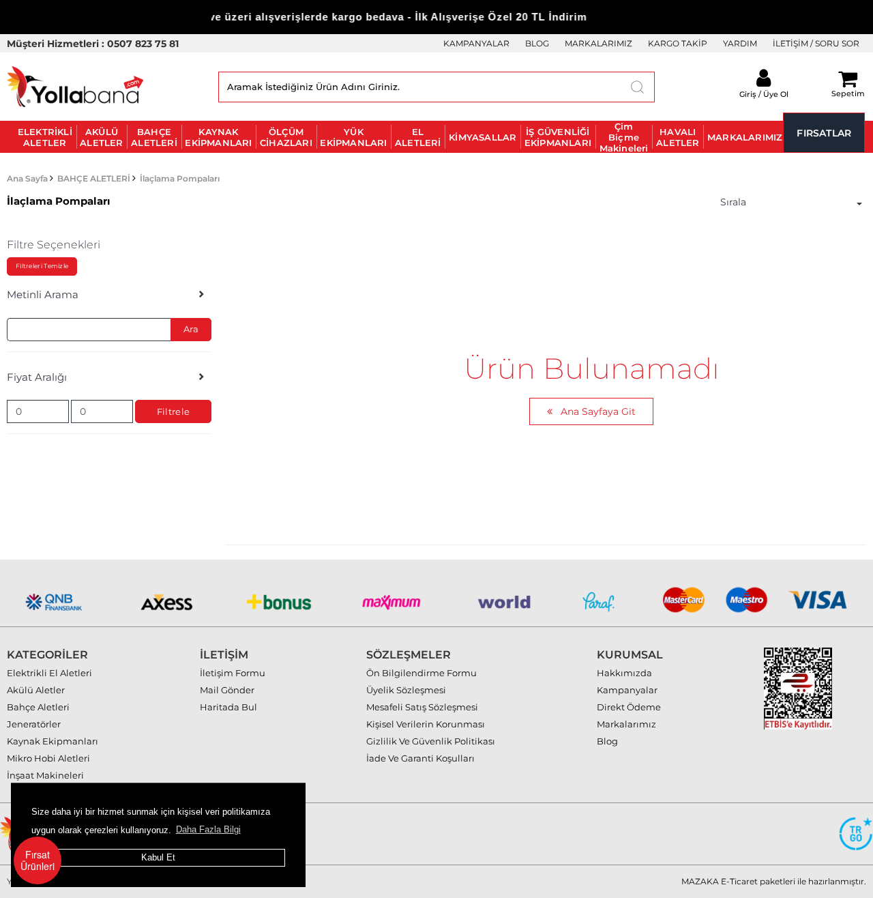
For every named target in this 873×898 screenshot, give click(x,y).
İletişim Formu (232, 672)
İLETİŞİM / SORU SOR (816, 43)
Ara (190, 328)
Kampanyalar (627, 689)
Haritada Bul (228, 706)
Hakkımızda (624, 672)
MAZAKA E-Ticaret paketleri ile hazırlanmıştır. (773, 881)
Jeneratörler (34, 724)
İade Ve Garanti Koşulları (420, 758)
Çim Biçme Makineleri (624, 136)
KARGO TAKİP (677, 43)
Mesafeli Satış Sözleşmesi (422, 706)
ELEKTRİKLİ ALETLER (45, 137)
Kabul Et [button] (158, 857)
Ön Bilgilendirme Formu (421, 672)
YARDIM (740, 43)
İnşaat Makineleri (45, 775)
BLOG (537, 43)
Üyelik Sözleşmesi (406, 689)
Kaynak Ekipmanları (52, 741)
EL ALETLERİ (418, 137)
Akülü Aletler (36, 689)
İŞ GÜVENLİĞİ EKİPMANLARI (557, 137)
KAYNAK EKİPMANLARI (218, 137)
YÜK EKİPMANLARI (353, 137)
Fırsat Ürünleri (37, 860)
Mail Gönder (227, 689)
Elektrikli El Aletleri (49, 672)
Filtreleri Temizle (42, 266)
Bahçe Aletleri (38, 706)
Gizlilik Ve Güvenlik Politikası (430, 741)
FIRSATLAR (824, 133)
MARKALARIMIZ (598, 43)
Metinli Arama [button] (42, 295)
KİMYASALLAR (482, 137)
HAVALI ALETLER (677, 137)
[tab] (109, 295)
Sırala (733, 202)
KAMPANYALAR (476, 43)
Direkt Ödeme (629, 706)
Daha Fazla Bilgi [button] (208, 829)
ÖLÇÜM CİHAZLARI (286, 137)
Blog (607, 741)
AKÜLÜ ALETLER (101, 137)
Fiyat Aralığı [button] (37, 377)
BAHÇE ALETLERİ (154, 137)
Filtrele (173, 411)
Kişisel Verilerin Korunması (425, 724)
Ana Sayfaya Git (597, 411)
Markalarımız (626, 724)
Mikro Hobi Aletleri (48, 758)
